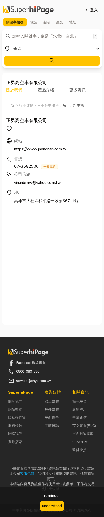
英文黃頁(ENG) (84, 425)
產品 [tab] (59, 22)
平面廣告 (52, 417)
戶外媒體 (52, 409)
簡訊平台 (79, 401)
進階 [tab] (46, 22)
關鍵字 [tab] (15, 22)
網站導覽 (15, 409)
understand (52, 506)
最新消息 (79, 409)
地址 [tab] (72, 22)
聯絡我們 (15, 433)
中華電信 (79, 417)
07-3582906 (35, 166)
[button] (20, 90)
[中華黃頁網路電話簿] (28, 10)
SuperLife (80, 442)
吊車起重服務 (48, 105)
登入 (91, 10)
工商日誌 (52, 425)
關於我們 (15, 401)
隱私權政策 (17, 417)
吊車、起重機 (73, 105)
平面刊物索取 (83, 433)
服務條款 (15, 425)
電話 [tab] (33, 22)
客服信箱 (27, 473)
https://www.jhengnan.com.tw (41, 149)
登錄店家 (15, 442)
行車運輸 (26, 105)
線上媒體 (52, 401)
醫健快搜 (79, 450)
